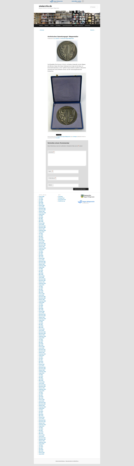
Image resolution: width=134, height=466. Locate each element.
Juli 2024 (41, 233)
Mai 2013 (41, 430)
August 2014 (41, 408)
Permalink (58, 137)
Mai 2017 (41, 359)
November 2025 (42, 209)
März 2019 (41, 327)
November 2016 (42, 368)
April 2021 (41, 290)
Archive (52, 25)
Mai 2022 (41, 271)
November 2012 (42, 439)
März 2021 (41, 292)
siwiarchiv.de (45, 6)
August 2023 (41, 249)
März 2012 (41, 451)
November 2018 (42, 333)
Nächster (92, 30)
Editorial (41, 25)
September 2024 (42, 230)
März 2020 (41, 309)
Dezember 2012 (42, 437)
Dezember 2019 (42, 314)
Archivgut (75, 136)
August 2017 (41, 355)
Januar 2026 (41, 206)
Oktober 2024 (42, 229)
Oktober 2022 (42, 264)
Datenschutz (87, 25)
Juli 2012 (41, 445)
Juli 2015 (41, 392)
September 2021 (42, 283)
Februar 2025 (41, 223)
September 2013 (42, 424)
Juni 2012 (41, 446)
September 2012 (42, 442)
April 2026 (41, 202)
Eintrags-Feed (61, 198)
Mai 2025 (41, 218)
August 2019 (41, 320)
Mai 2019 (41, 324)
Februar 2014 (41, 417)
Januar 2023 (41, 259)
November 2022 (42, 262)
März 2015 (41, 398)
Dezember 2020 (42, 296)
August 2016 (41, 373)
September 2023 (42, 248)
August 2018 (41, 337)
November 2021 (42, 280)
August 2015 (41, 390)
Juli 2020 (41, 304)
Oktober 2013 (42, 423)
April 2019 (41, 326)
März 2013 (41, 433)
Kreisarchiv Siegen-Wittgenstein (67, 38)
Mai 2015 (41, 395)
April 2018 (41, 343)
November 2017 (42, 351)
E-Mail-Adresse (52, 178)
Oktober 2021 (42, 282)
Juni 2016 (41, 376)
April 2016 (41, 379)
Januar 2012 (41, 454)
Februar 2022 (41, 276)
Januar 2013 (41, 436)
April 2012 (41, 449)
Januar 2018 (41, 348)
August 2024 (41, 231)
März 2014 (41, 415)
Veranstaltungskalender (67, 25)
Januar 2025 (41, 224)
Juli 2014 (41, 409)
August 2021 (41, 284)
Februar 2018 (41, 346)
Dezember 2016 (42, 367)
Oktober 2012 (42, 440)
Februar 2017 (41, 364)
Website (50, 185)
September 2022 (42, 265)
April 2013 (41, 432)
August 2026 (41, 196)
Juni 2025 (41, 217)
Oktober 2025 (42, 211)
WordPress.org (61, 201)
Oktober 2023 (42, 246)
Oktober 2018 (42, 334)
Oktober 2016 (42, 370)
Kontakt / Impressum (78, 25)
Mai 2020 (41, 307)
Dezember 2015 (42, 384)
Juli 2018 (41, 339)
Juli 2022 (41, 268)
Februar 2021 (41, 293)
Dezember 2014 (42, 402)
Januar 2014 (41, 418)
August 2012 (41, 443)
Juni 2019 (41, 323)
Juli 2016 (41, 374)
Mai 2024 (41, 236)
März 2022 (41, 274)
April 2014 (41, 414)
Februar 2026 (41, 205)
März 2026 (41, 204)
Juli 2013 (41, 427)
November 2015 (42, 386)
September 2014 (42, 407)
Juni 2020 (41, 305)
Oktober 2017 (42, 352)
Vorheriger (41, 30)
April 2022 (41, 273)
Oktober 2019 (42, 317)
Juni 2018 (41, 340)
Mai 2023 (41, 254)
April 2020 (41, 308)
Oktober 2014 (42, 405)
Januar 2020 (41, 312)
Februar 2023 (41, 258)
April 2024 (41, 237)
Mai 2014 (41, 412)
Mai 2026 (41, 201)
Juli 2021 (41, 286)
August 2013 (41, 426)
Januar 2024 (41, 242)
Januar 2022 (41, 277)
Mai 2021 (41, 289)
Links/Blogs (58, 25)
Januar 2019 (41, 330)
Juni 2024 (41, 234)
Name (51, 171)
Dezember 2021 (42, 279)
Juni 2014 (41, 411)
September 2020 (42, 301)
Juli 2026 (41, 198)
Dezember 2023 (42, 243)
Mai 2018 (41, 342)
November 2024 (42, 227)
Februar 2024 (41, 240)
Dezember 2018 (42, 332)
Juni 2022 (41, 270)
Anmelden (60, 196)
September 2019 (42, 318)
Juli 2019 (41, 321)
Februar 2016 (41, 382)
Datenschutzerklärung (60, 461)
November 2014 (42, 404)
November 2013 (42, 421)
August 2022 (41, 267)
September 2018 (42, 336)
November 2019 (42, 315)
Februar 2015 (41, 399)
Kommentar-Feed (62, 199)
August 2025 (41, 214)
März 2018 (41, 345)
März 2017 (41, 362)
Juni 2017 (41, 358)
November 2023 (42, 245)
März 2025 (41, 221)
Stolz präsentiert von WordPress (72, 461)
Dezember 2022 (42, 261)
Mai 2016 (41, 377)
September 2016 (42, 371)
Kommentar (51, 152)
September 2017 (42, 354)
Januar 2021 (41, 295)
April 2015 (41, 396)
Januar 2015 (41, 401)
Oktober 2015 (42, 387)
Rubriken (46, 25)
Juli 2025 (41, 215)
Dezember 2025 (42, 208)
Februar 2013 (41, 434)
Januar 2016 (41, 383)
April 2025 (41, 220)
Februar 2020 (41, 311)
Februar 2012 (41, 452)
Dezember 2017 (42, 349)
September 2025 (42, 212)
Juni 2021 (41, 287)
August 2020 (41, 302)
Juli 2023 (41, 251)
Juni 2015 (41, 393)
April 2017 (41, 361)
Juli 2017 (41, 357)
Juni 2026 (41, 199)
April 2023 (41, 255)
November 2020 (42, 298)
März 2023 (41, 256)
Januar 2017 (41, 365)
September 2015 (42, 389)
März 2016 (41, 380)
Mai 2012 (41, 448)
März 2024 (41, 239)
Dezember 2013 (42, 420)
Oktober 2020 (42, 299)
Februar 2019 (41, 329)
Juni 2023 (41, 252)
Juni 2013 (41, 429)
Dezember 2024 (42, 226)
